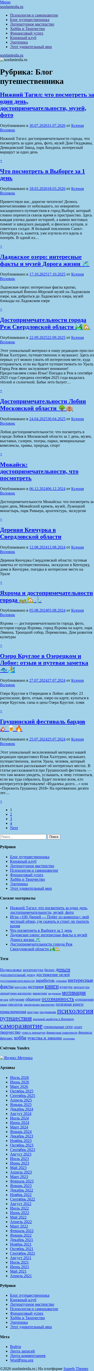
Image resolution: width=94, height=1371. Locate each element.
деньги (63, 969)
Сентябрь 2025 (22, 1095)
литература (81, 987)
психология (75, 1011)
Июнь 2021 (19, 1267)
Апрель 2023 (21, 1172)
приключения (13, 1011)
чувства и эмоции (44, 1037)
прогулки (33, 1012)
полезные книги (69, 1004)
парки (3, 1004)
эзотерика (69, 1038)
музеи (4, 999)
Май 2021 (18, 1271)
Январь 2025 (21, 1104)
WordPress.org (21, 1360)
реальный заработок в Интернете (53, 1019)
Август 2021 (20, 1258)
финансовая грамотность (61, 1032)
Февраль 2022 (22, 1231)
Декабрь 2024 (21, 1109)
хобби (20, 1037)
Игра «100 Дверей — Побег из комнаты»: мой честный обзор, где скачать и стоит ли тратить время (49, 921)
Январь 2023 (21, 1186)
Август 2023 (20, 1154)
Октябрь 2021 (21, 1249)
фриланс (6, 1038)
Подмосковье (11, 970)
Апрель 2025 (21, 1100)
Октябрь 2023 (21, 1145)
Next (14, 828)
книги (52, 986)
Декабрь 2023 (21, 1136)
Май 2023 (18, 1168)
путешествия (16, 1018)
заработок (45, 980)
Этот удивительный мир (31, 47)
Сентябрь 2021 (22, 1253)
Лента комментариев (28, 1355)
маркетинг (40, 993)
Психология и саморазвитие (34, 15)
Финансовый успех (26, 33)
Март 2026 (19, 1086)
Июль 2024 (19, 1118)
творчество (10, 1032)
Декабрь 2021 (21, 1240)
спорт (78, 1027)
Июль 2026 (19, 1077)
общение (33, 999)
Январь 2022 (21, 1235)
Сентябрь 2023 (22, 1150)
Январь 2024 (21, 1131)
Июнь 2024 (19, 1122)
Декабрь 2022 (21, 1190)
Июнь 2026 (19, 1082)
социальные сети (58, 1027)
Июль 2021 (19, 1262)
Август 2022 (20, 1204)
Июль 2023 (19, 1159)
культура (66, 987)
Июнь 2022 (19, 1213)
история (36, 986)
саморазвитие (21, 1026)
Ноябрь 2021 (21, 1244)
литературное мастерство (16, 993)
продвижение (48, 1012)
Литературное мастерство (32, 24)
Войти (15, 1346)
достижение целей (53, 974)
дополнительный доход (17, 975)
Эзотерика (19, 42)
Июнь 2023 (19, 1163)
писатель (15, 1004)
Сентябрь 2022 (22, 1199)
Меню (5, 2)
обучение (17, 999)
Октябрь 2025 (21, 1091)
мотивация (74, 993)
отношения (84, 999)
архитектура (33, 970)
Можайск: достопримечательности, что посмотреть (39, 471)
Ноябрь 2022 (21, 1195)
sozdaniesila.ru (11, 7)
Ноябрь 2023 (21, 1140)
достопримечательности (17, 981)
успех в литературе (33, 1032)
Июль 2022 (19, 1208)
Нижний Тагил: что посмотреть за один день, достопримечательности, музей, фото (47, 104)
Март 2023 (19, 1177)
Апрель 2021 (21, 1276)
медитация (54, 993)
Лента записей (22, 1351)
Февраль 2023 (22, 1181)
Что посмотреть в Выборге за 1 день (41, 930)
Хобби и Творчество (27, 29)
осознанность (58, 999)
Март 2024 (19, 1127)
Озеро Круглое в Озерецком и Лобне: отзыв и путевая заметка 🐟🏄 (44, 663)
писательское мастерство (39, 1004)
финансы (85, 1032)
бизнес (49, 970)
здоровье (61, 980)
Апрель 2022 (21, 1222)
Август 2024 (20, 1113)
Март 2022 (19, 1226)
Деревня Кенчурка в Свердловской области (30, 533)
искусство (21, 987)
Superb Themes (75, 1368)
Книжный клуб (23, 38)
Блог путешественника (29, 20)
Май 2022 (18, 1217)
